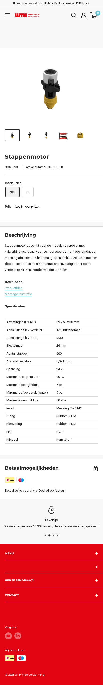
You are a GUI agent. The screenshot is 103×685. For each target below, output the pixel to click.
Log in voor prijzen (28, 206)
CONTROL (12, 167)
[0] (94, 15)
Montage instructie (18, 294)
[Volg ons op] (8, 635)
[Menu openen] (7, 15)
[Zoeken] (74, 15)
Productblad (14, 288)
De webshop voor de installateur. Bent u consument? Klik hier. (51, 3)
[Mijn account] (83, 15)
